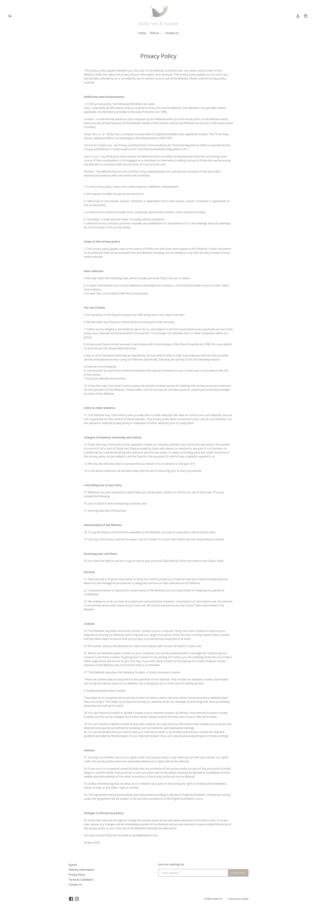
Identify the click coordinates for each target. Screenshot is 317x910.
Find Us (154, 33)
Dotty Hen (218, 898)
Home (142, 33)
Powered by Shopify (238, 898)
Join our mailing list (171, 864)
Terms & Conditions (81, 879)
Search (73, 865)
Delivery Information (81, 870)
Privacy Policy (77, 874)
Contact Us (172, 33)
